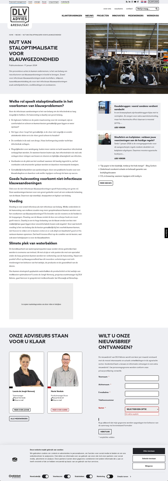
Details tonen (122, 476)
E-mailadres (104, 392)
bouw (44, 2)
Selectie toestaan (149, 459)
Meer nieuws (106, 183)
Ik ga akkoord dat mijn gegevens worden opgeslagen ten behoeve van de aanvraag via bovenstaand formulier (128, 424)
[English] (145, 1)
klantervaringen (72, 15)
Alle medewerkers (19, 418)
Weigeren (149, 466)
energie (37, 2)
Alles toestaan (149, 451)
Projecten (103, 15)
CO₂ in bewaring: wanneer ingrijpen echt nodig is (121, 176)
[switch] (67, 476)
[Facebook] (138, 1)
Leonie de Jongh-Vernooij (24, 391)
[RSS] (127, 1)
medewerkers (135, 15)
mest (30, 2)
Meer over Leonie (21, 410)
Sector (101, 408)
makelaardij (65, 2)
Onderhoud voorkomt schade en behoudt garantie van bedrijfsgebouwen (123, 171)
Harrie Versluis (57, 391)
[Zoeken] (157, 9)
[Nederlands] (142, 1)
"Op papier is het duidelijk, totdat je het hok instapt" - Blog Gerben (128, 165)
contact (129, 8)
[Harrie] (65, 369)
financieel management (17, 2)
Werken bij (153, 15)
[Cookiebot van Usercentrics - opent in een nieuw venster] (15, 476)
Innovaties (118, 15)
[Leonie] (26, 369)
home (11, 35)
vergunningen (54, 2)
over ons (107, 8)
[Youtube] (135, 1)
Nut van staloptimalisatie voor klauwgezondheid (42, 35)
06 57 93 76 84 (19, 398)
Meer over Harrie (60, 410)
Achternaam (104, 384)
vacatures (118, 8)
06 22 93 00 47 (58, 398)
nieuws (89, 15)
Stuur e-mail (18, 400)
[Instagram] (132, 1)
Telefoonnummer (106, 400)
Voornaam (103, 376)
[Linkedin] (129, 1)
